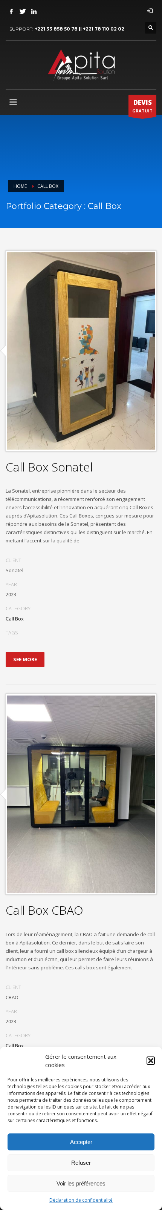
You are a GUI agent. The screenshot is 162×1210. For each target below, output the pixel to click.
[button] (150, 1060)
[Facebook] (11, 11)
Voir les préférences (81, 1183)
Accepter (81, 1142)
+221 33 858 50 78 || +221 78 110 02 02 (79, 29)
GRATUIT (142, 106)
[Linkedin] (34, 11)
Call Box (15, 618)
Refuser (81, 1162)
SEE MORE (25, 659)
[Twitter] (22, 11)
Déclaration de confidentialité (81, 1200)
